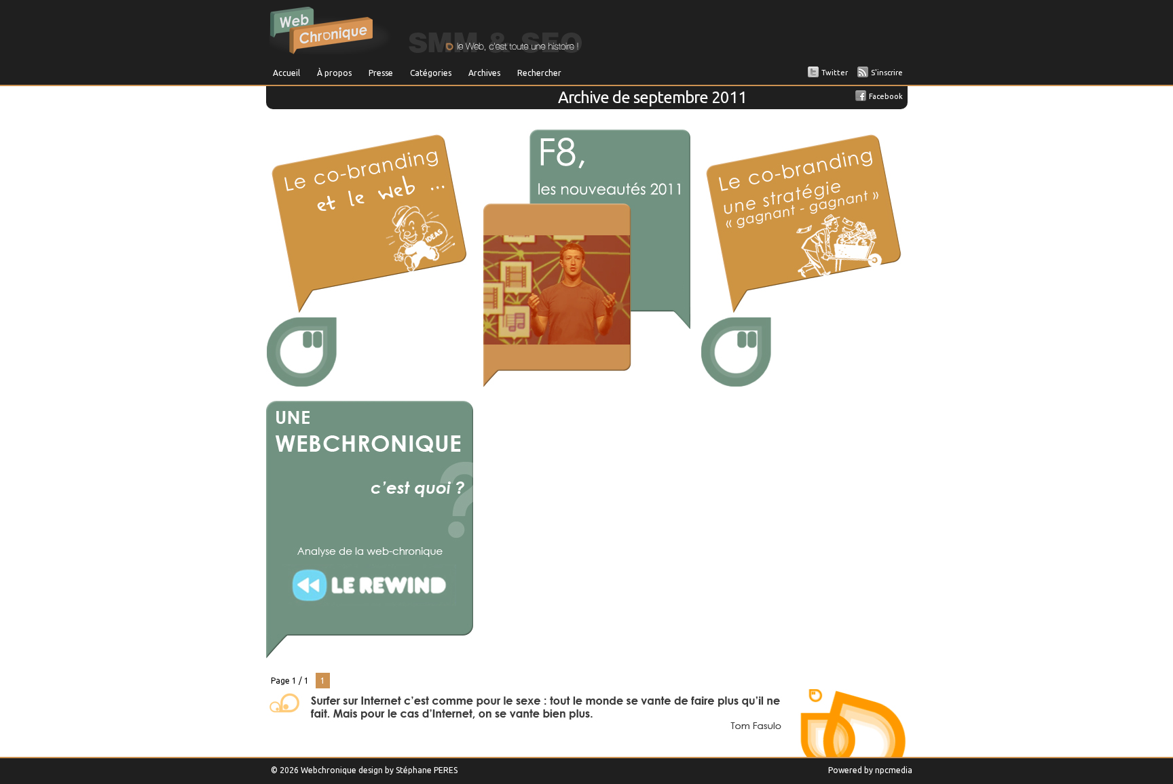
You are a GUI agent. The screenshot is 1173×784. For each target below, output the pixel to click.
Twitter (834, 72)
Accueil (286, 72)
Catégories (430, 72)
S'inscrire (887, 72)
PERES (446, 770)
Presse (381, 72)
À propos (334, 72)
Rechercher (539, 72)
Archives (484, 72)
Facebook (886, 96)
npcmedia (893, 770)
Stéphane (414, 770)
